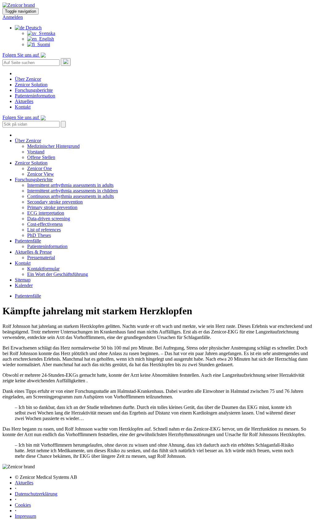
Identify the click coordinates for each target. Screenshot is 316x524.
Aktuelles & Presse (33, 252)
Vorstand (35, 151)
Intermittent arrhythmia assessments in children (72, 190)
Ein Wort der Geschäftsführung (57, 274)
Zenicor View (40, 174)
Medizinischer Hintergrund (53, 146)
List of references (44, 229)
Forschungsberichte (34, 90)
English (45, 38)
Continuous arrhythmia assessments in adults (70, 196)
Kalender (24, 285)
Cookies (23, 505)
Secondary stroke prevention (55, 201)
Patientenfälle (28, 240)
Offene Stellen (41, 157)
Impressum (25, 516)
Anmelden (12, 17)
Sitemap (23, 279)
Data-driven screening (48, 218)
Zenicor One (39, 168)
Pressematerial (41, 257)
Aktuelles (24, 101)
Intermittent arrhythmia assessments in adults (70, 185)
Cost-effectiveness (45, 224)
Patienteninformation (35, 95)
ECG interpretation (45, 213)
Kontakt (23, 107)
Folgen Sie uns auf (21, 55)
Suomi (42, 44)
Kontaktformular (43, 268)
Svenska (45, 33)
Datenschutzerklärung (36, 493)
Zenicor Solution (31, 84)
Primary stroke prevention (52, 207)
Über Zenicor (28, 79)
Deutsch (33, 27)
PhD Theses (39, 235)
